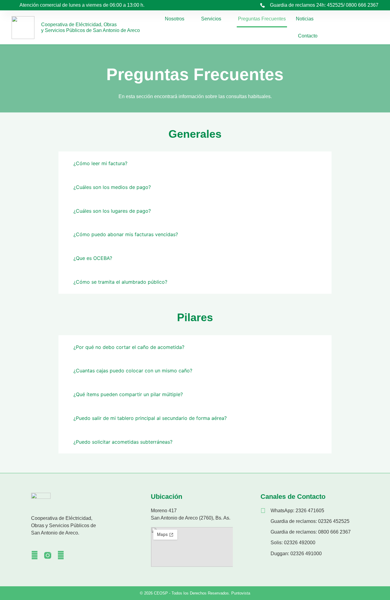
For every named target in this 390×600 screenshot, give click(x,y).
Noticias (305, 18)
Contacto (307, 35)
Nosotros (174, 18)
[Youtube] (60, 555)
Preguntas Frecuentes (262, 18)
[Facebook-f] (34, 555)
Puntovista (240, 593)
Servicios (211, 18)
